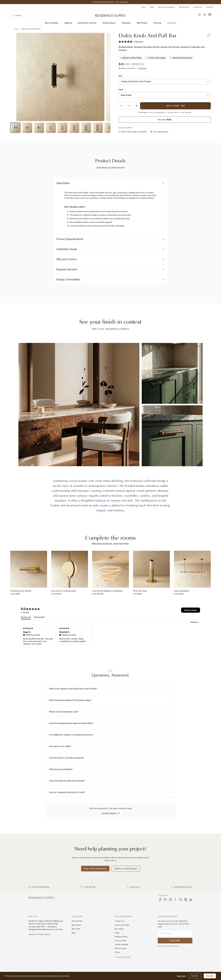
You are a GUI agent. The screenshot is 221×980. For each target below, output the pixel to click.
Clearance (171, 23)
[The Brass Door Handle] (28, 569)
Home (16, 29)
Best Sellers (76, 925)
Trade (152, 7)
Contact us (197, 7)
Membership (184, 7)
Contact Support (109, 813)
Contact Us (119, 921)
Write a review (190, 610)
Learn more (181, 976)
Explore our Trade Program (125, 868)
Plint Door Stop (140, 591)
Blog (143, 7)
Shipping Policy (121, 936)
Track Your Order (122, 925)
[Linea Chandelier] (192, 569)
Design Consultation (166, 7)
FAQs (117, 933)
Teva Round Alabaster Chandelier (107, 591)
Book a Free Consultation (95, 868)
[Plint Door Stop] (151, 569)
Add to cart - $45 (175, 105)
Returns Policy (121, 948)
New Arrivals (77, 921)
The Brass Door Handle (20, 591)
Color (121, 90)
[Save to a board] (208, 35)
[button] (209, 14)
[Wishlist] (199, 14)
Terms (117, 952)
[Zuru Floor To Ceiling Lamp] (69, 569)
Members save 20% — (132, 68)
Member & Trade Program (39, 934)
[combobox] (23, 15)
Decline (194, 976)
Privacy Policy (120, 940)
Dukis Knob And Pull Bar (31, 29)
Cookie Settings (121, 944)
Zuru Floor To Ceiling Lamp (63, 591)
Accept (209, 976)
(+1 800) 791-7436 (122, 957)
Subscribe (175, 940)
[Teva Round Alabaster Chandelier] (110, 569)
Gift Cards (76, 929)
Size (120, 76)
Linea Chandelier (181, 591)
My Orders (119, 929)
